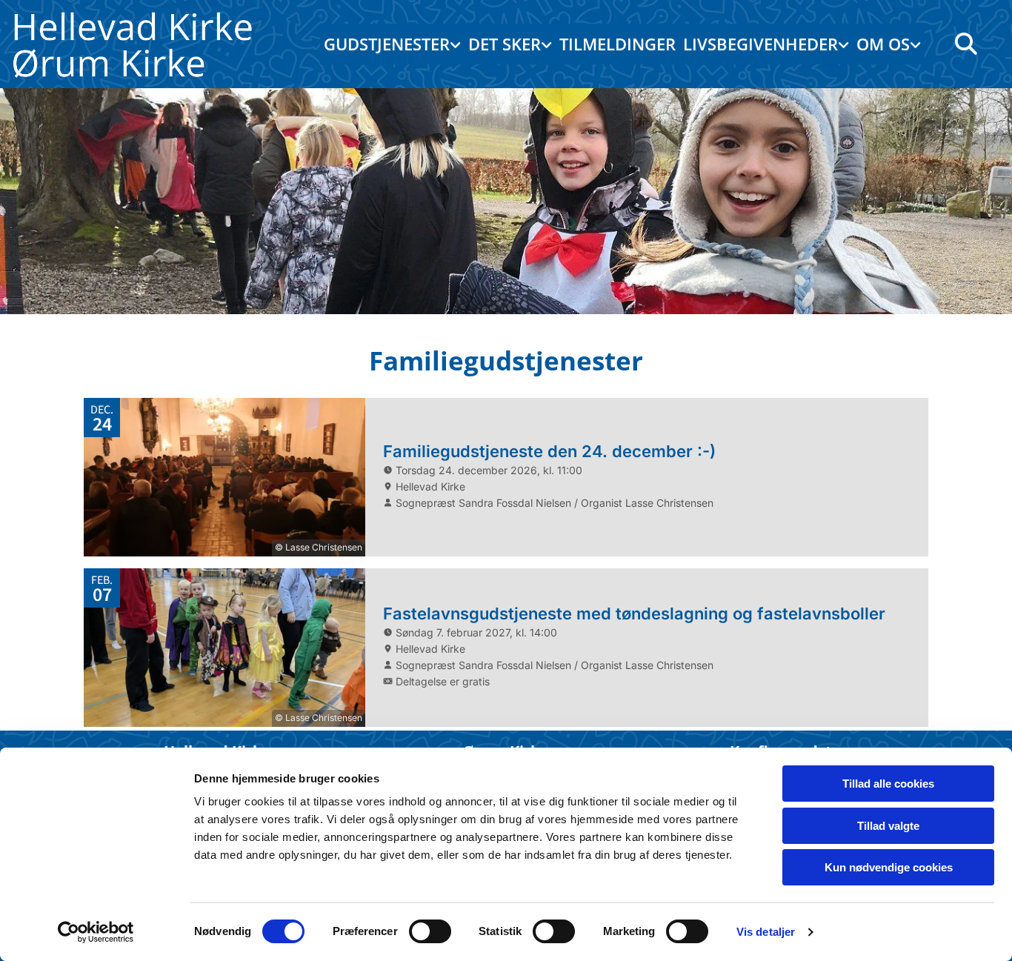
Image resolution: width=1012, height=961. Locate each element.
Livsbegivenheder (760, 44)
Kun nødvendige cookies (889, 867)
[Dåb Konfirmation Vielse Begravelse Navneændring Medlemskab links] (845, 44)
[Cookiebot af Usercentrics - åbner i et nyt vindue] (96, 932)
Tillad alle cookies (888, 783)
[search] (966, 44)
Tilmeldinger (617, 44)
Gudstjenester (387, 44)
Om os (883, 44)
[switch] (430, 931)
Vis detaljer (765, 931)
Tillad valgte (888, 825)
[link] (392, 44)
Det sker (504, 44)
